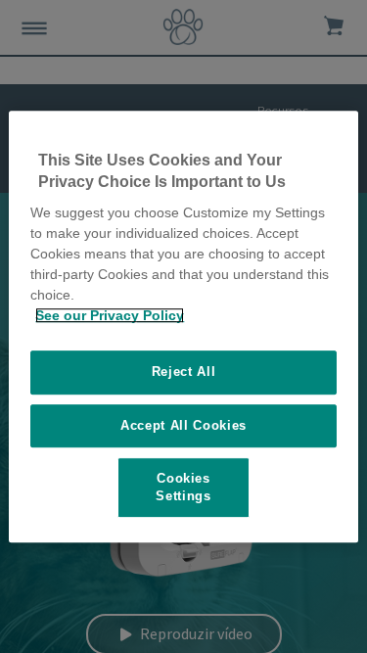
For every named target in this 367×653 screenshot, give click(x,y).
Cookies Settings (183, 487)
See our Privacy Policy (109, 315)
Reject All (184, 371)
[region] (183, 327)
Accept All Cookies (183, 425)
